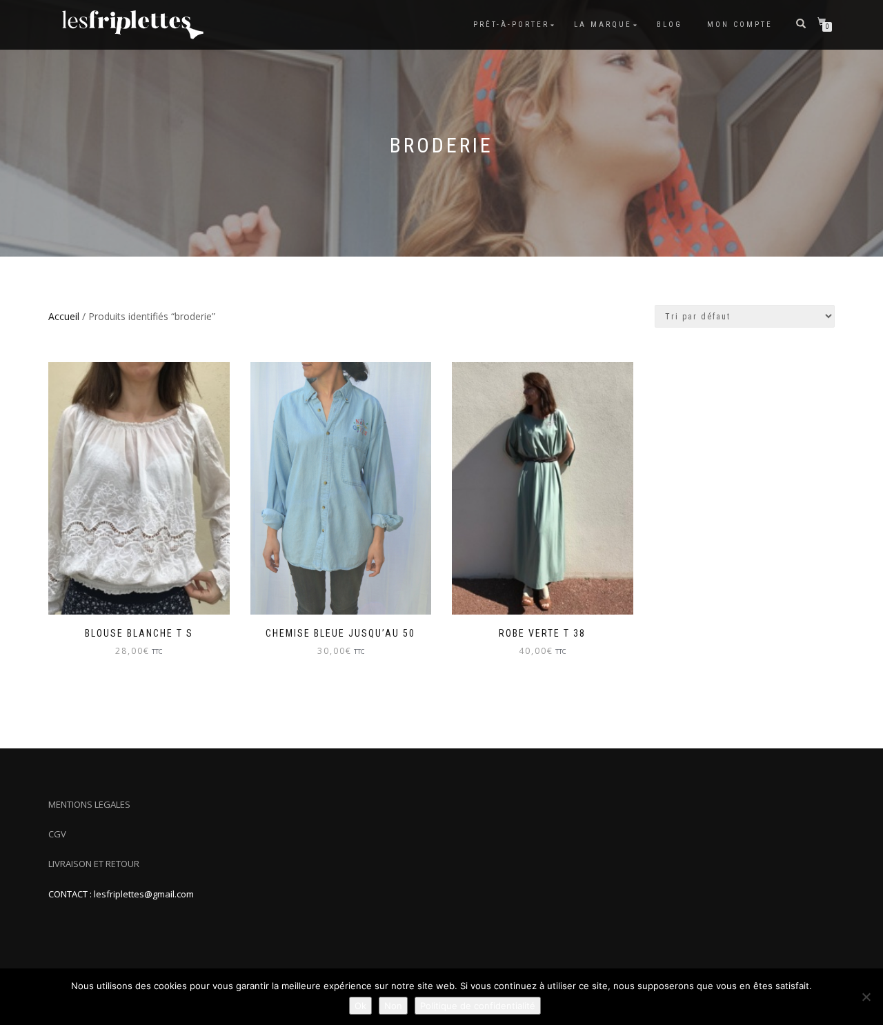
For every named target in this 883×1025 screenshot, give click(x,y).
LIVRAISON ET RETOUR (93, 863)
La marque (603, 24)
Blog (669, 24)
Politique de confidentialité (477, 1005)
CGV (57, 834)
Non (393, 1005)
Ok (360, 1005)
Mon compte (740, 24)
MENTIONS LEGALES (89, 804)
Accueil (63, 316)
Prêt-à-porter (511, 24)
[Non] (866, 997)
